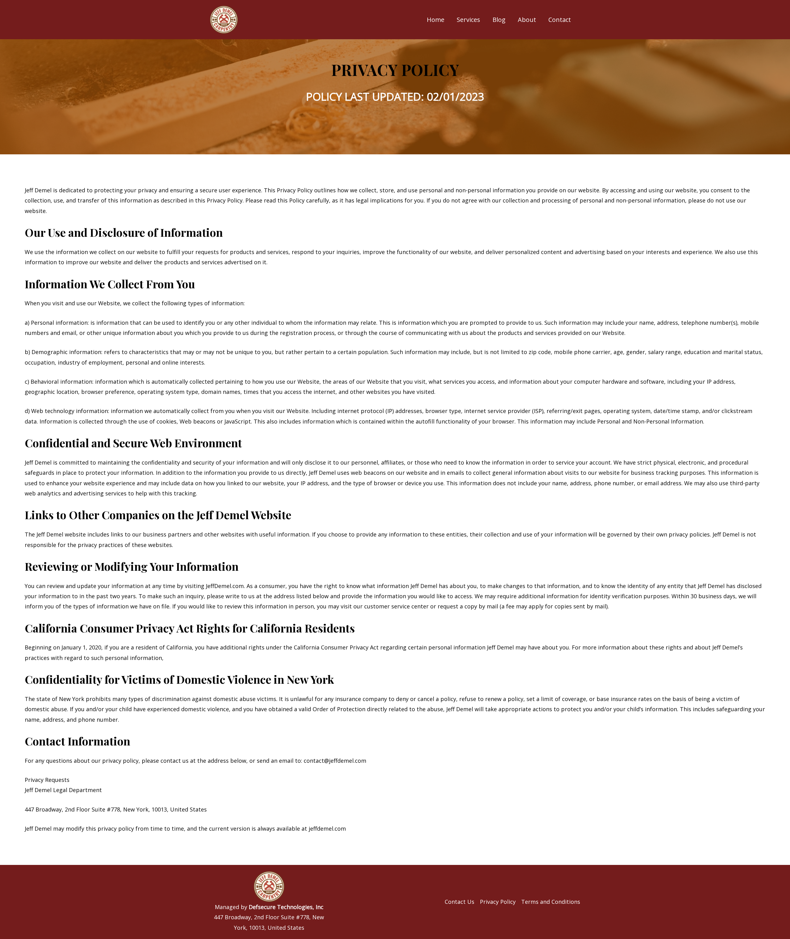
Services (468, 19)
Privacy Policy (498, 901)
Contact (559, 19)
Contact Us (459, 901)
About (527, 19)
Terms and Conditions (550, 901)
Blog (499, 19)
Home (435, 19)
